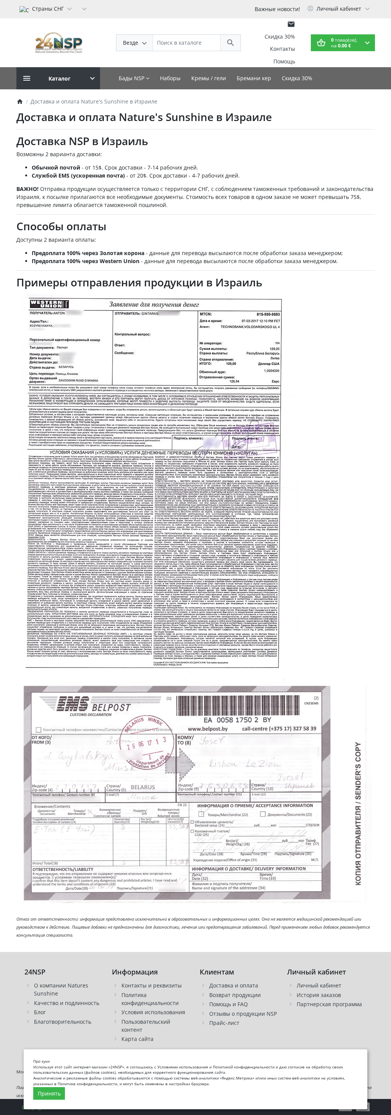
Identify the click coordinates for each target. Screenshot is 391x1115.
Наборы (170, 78)
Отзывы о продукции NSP (243, 1013)
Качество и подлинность (66, 1003)
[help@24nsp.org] (291, 24)
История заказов (319, 995)
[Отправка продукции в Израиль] (195, 798)
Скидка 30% (280, 36)
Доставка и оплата (233, 985)
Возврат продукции (235, 995)
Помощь (284, 61)
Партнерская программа (329, 1004)
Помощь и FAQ (228, 1004)
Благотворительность (62, 1021)
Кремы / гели (208, 78)
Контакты (282, 48)
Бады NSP (132, 78)
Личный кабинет (319, 985)
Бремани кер (254, 78)
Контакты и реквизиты (151, 985)
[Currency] (84, 8)
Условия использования (153, 1012)
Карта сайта (137, 1038)
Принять (49, 1093)
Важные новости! (277, 9)
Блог (40, 1012)
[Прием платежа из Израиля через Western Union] (158, 486)
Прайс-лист (224, 1022)
